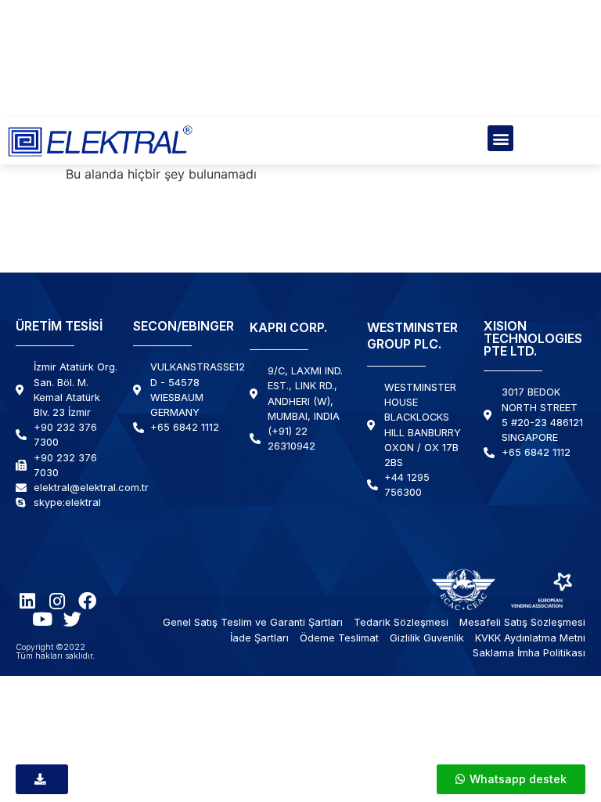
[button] (500, 138)
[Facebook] (87, 601)
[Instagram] (58, 601)
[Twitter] (72, 619)
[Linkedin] (28, 601)
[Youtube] (43, 619)
